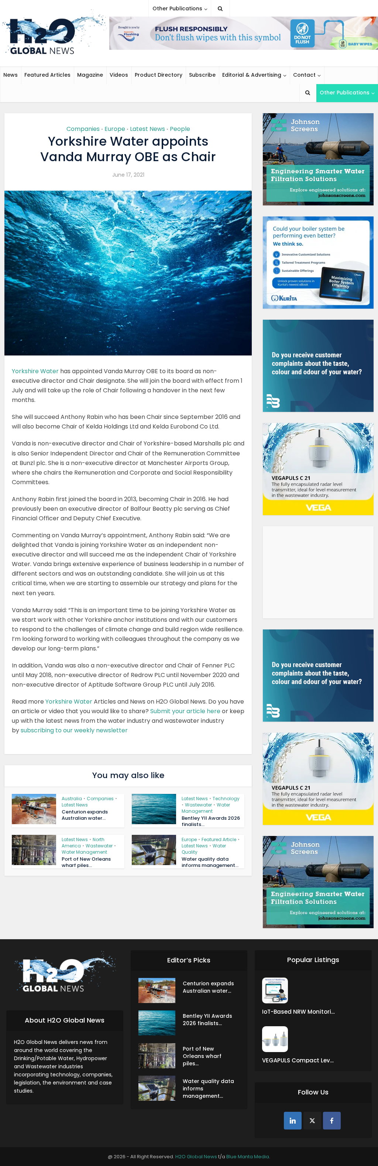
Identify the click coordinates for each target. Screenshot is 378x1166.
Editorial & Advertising (251, 75)
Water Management (206, 808)
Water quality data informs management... (210, 862)
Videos (119, 75)
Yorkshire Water (35, 371)
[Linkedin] (293, 1120)
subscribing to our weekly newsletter (74, 730)
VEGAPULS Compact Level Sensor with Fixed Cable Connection (299, 1060)
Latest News (147, 129)
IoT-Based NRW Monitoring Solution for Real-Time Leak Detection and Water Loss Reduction (299, 1011)
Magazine (90, 75)
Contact (304, 75)
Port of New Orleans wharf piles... (86, 862)
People (180, 129)
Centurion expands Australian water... (85, 815)
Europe (114, 129)
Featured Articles (47, 75)
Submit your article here (185, 711)
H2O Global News (196, 1156)
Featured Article (219, 839)
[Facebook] (332, 1120)
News (10, 75)
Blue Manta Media (247, 1156)
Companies (83, 129)
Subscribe (202, 75)
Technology (226, 798)
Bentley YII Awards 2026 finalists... (211, 821)
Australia (72, 798)
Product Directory (158, 75)
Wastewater (198, 805)
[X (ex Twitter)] (312, 1120)
